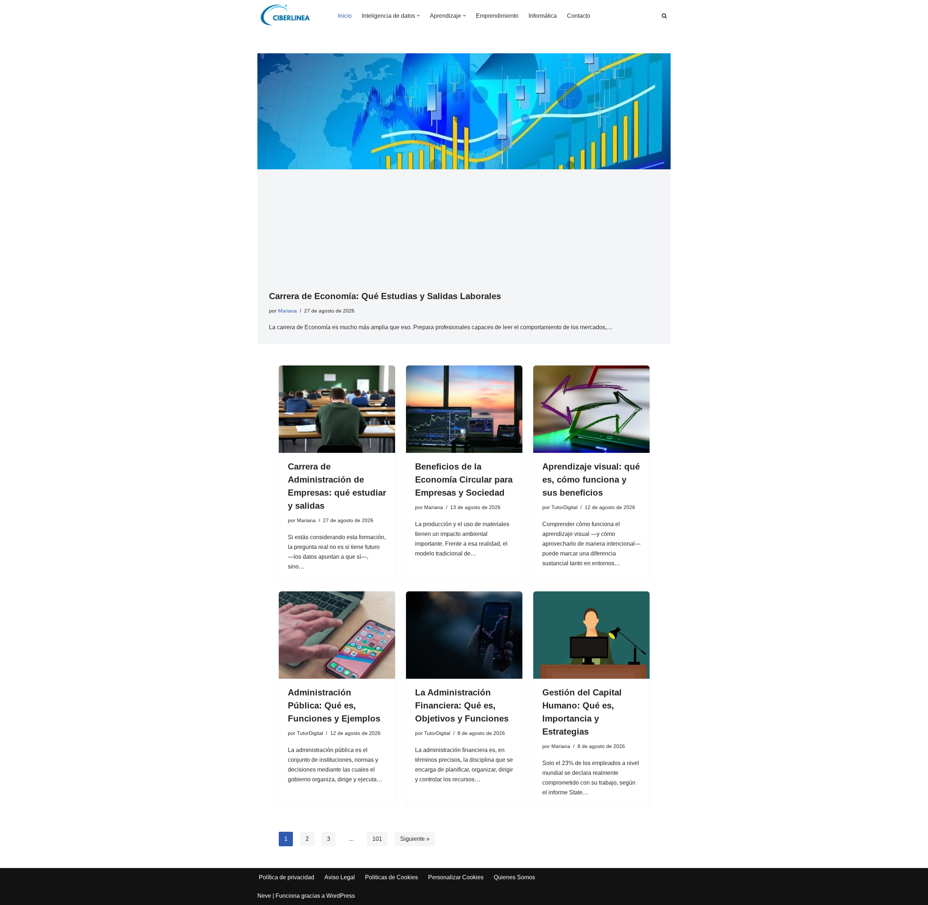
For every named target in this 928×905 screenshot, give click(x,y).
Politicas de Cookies (391, 877)
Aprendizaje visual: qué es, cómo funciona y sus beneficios (591, 479)
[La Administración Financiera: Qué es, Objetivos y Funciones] (464, 635)
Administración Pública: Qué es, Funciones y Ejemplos (334, 705)
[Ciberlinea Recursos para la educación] (288, 16)
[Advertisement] (464, 235)
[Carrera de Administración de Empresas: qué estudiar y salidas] (337, 409)
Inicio (345, 16)
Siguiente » (415, 839)
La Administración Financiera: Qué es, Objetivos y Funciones (462, 705)
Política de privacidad (286, 877)
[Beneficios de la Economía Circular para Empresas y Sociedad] (464, 409)
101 (377, 839)
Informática (543, 16)
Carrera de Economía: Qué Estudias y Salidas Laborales (385, 296)
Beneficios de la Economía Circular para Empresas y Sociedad (464, 479)
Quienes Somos (514, 877)
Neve (264, 896)
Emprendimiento (497, 16)
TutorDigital (564, 507)
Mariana (287, 311)
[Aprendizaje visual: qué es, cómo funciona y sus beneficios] (591, 409)
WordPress (340, 896)
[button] (418, 15)
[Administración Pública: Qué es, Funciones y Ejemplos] (337, 635)
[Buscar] (664, 15)
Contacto (578, 16)
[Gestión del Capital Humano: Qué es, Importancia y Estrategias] (591, 635)
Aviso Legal (339, 877)
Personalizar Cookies (456, 877)
